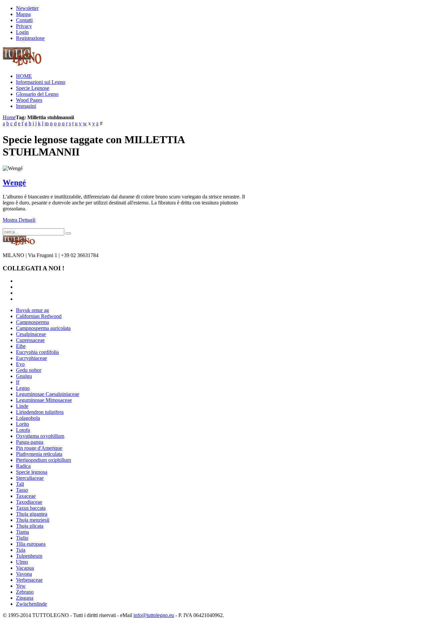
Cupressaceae (30, 340)
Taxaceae (26, 496)
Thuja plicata (29, 526)
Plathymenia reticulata (39, 454)
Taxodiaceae (29, 502)
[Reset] (68, 233)
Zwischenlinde (31, 604)
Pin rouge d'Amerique (39, 448)
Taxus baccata (31, 508)
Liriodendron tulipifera (40, 412)
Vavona (24, 574)
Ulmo (22, 562)
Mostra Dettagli (19, 220)
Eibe (21, 346)
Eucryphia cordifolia (37, 352)
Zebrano (25, 592)
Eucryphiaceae (31, 358)
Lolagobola (28, 418)
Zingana (24, 598)
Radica (23, 466)
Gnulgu (24, 376)
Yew (21, 586)
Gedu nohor (28, 370)
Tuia (20, 550)
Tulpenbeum (29, 556)
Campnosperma (32, 322)
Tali (20, 484)
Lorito (22, 424)
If (17, 382)
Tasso (22, 490)
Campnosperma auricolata (43, 328)
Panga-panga (29, 442)
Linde (22, 406)
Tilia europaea (31, 544)
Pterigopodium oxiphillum (43, 460)
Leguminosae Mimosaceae (44, 400)
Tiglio (22, 538)
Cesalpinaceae (31, 334)
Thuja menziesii (32, 520)
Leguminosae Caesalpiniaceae (47, 394)
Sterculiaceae (30, 478)
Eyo (20, 364)
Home (9, 117)
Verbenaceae (29, 580)
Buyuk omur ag (32, 310)
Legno (23, 388)
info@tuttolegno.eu (153, 615)
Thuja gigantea (31, 514)
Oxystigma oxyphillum (40, 436)
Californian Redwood (39, 316)
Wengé (14, 182)
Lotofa (23, 430)
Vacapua (25, 568)
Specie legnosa (31, 472)
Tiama (22, 532)
